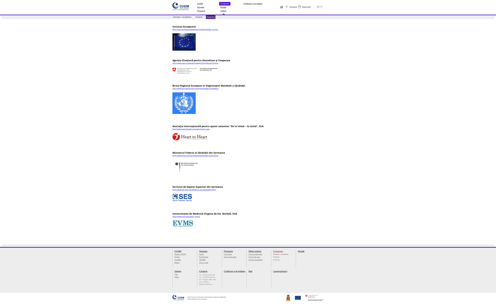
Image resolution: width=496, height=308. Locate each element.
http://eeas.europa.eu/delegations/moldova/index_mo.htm (195, 29)
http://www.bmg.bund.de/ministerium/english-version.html (195, 155)
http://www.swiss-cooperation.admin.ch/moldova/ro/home (195, 63)
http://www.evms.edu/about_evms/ (186, 216)
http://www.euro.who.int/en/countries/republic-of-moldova (195, 88)
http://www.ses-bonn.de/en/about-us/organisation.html (194, 189)
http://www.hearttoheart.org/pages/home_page (191, 129)
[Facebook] (280, 7)
